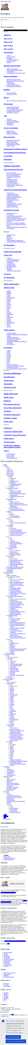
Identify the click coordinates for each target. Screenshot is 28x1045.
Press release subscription (13, 408)
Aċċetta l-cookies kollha (13, 1037)
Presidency (9, 58)
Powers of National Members (14, 174)
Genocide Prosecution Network (14, 216)
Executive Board (11, 57)
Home (5, 30)
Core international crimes (13, 259)
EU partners (8, 347)
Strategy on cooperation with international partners (17, 731)
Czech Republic (11, 297)
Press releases (7, 986)
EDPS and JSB (10, 145)
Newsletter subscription (12, 414)
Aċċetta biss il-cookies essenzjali (16, 1041)
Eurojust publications (12, 373)
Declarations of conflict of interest (15, 149)
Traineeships (10, 124)
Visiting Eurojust (11, 453)
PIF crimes (9, 268)
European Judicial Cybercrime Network (16, 218)
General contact (9, 442)
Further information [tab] (8, 859)
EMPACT (9, 239)
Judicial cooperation (12, 166)
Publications (7, 766)
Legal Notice (8, 156)
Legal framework (8, 952)
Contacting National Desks (13, 431)
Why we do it (8, 49)
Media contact (9, 397)
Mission (9, 62)
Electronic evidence (11, 198)
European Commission (12, 364)
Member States (9, 287)
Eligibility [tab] (6, 855)
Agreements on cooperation (13, 338)
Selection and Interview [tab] (9, 858)
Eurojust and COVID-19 (13, 183)
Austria (8, 290)
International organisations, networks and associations (16, 738)
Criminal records (11, 202)
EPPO (8, 352)
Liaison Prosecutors (11, 333)
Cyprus (8, 296)
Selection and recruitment (13, 121)
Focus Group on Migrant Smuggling (16, 223)
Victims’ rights (10, 186)
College (9, 55)
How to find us (10, 455)
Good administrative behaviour (15, 152)
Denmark (9, 299)
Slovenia (9, 324)
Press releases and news (12, 404)
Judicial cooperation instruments (15, 190)
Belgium (9, 292)
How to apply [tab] (7, 856)
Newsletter (7, 411)
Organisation (8, 52)
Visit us (6, 450)
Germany (9, 304)
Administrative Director (12, 59)
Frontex (9, 353)
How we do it (8, 45)
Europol (9, 350)
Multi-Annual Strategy (12, 69)
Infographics (8, 384)
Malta (8, 315)
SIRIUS (9, 236)
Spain (8, 325)
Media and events (11, 394)
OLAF (8, 359)
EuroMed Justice (11, 235)
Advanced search (10, 387)
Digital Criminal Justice (12, 206)
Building (7, 89)
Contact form (5, 1012)
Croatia (8, 294)
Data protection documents (13, 144)
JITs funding (7, 958)
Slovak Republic (11, 322)
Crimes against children (12, 261)
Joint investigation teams (13, 199)
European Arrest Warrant (13, 195)
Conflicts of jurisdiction (12, 194)
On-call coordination (12, 182)
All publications (9, 377)
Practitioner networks (11, 210)
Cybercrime (10, 262)
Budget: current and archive (13, 79)
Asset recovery (10, 193)
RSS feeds (6, 983)
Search (2, 19)
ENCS (8, 178)
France (8, 303)
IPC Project (10, 237)
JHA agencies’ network (12, 367)
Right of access (10, 131)
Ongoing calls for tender (13, 108)
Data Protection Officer (12, 143)
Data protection (9, 137)
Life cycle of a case (11, 172)
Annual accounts (11, 83)
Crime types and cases (12, 252)
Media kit (7, 401)
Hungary (9, 307)
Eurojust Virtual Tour (12, 94)
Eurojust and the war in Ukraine (15, 185)
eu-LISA (9, 356)
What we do (8, 42)
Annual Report (10, 71)
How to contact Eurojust (13, 175)
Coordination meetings (12, 179)
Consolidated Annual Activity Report (16, 73)
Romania (9, 321)
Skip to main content (6, 1)
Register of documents (12, 133)
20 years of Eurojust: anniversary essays (16, 100)
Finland (9, 301)
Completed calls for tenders (13, 111)
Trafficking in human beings (14, 270)
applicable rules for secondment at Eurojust (15, 941)
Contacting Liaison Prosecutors (15, 435)
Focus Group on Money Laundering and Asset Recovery (18, 637)
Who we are (8, 38)
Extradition (9, 201)
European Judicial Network (13, 217)
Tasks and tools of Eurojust (13, 169)
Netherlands (10, 317)
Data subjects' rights (12, 141)
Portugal (9, 319)
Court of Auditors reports (13, 85)
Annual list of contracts (12, 112)
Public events (8, 421)
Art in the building (11, 92)
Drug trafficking (11, 263)
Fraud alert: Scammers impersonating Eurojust (12, 446)
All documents (9, 380)
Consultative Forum (12, 213)
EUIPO (9, 357)
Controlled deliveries (12, 205)
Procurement (8, 104)
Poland (8, 318)
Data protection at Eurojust (13, 140)
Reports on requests (11, 132)
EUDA (8, 361)
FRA (8, 363)
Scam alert (6, 966)
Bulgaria (9, 293)
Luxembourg (10, 314)
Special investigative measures (14, 204)
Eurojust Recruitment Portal (7, 892)
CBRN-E (9, 258)
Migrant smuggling (11, 266)
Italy (8, 310)
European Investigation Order (14, 197)
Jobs (5, 116)
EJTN (8, 360)
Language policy (8, 965)
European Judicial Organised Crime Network (17, 628)
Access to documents (11, 128)
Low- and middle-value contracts (15, 109)
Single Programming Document (14, 70)
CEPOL (9, 355)
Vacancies (9, 119)
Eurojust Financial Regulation (14, 86)
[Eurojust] (5, 10)
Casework (7, 274)
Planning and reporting (12, 66)
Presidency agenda (10, 418)
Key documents (9, 245)
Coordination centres (12, 181)
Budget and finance (10, 76)
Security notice (10, 456)
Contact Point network (12, 340)
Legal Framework (11, 61)
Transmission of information (14, 176)
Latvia (8, 311)
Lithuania (9, 313)
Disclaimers (8, 159)
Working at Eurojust (12, 120)
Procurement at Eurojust (13, 107)
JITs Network (10, 214)
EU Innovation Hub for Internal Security (17, 368)
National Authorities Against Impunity (16, 241)
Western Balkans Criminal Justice (15, 240)
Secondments (10, 123)
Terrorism (9, 269)
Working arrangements (12, 337)
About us (7, 35)
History (6, 97)
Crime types (8, 255)
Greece (8, 306)
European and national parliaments (15, 366)
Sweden (9, 326)
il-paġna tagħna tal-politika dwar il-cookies (15, 1023)
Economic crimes (11, 265)
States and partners (11, 284)
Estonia (8, 300)
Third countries (9, 330)
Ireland (8, 308)
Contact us (8, 428)
